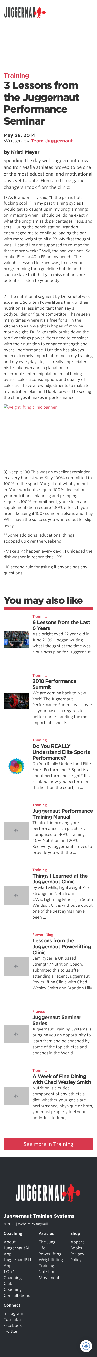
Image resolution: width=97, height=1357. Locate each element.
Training (16, 75)
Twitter (11, 1331)
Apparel (78, 1242)
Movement (49, 1277)
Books (76, 1248)
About (10, 1242)
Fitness (38, 1011)
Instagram (13, 1313)
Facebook (13, 1325)
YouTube (12, 1319)
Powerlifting (42, 935)
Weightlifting (51, 1259)
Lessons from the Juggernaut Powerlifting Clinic (61, 946)
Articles (46, 1233)
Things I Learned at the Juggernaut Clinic (60, 879)
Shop (75, 1233)
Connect (12, 1305)
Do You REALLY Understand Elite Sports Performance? (61, 752)
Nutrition (47, 1271)
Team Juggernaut (52, 140)
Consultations (17, 1295)
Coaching (13, 1233)
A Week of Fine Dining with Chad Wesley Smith (61, 1079)
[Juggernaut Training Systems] (27, 12)
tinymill (42, 1224)
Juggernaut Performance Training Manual (62, 814)
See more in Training (48, 1144)
